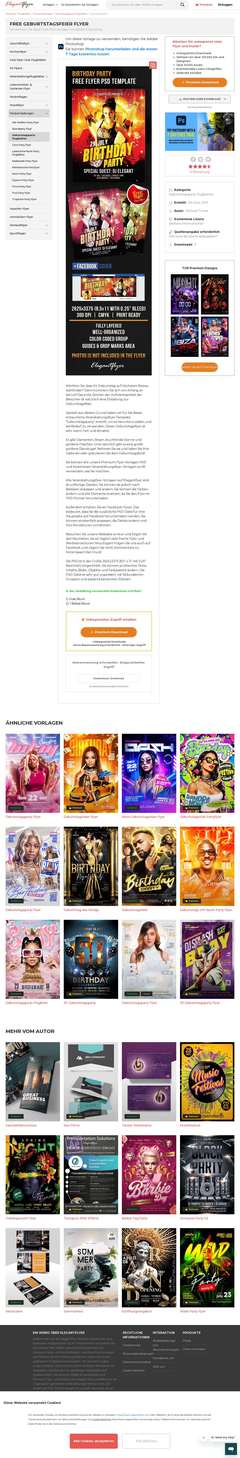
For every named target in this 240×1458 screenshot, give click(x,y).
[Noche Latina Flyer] (215, 294)
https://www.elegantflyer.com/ (133, 1414)
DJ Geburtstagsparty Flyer (200, 1003)
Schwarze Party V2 (194, 1218)
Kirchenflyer (18, 51)
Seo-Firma (72, 1125)
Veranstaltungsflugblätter (27, 76)
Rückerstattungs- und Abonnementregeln (165, 1345)
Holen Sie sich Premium (200, 367)
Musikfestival (190, 1125)
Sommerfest (73, 1311)
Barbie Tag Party (134, 1218)
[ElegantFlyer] (19, 4)
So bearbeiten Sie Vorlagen (79, 4)
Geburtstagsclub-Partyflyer (200, 817)
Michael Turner (197, 211)
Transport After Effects (81, 1218)
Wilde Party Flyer (193, 1311)
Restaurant (14, 1311)
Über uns (159, 1366)
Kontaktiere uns (163, 1358)
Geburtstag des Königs (81, 910)
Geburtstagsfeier (135, 910)
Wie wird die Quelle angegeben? (193, 236)
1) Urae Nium (75, 599)
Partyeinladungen (22, 113)
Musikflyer (17, 105)
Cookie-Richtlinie (134, 1370)
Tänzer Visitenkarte (137, 1125)
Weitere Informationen (186, 223)
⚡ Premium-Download (109, 632)
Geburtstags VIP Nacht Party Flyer (206, 910)
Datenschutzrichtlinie (135, 1362)
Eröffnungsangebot (137, 1311)
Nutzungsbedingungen (135, 1353)
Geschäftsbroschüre (21, 1125)
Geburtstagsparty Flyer (23, 817)
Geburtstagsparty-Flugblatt (27, 1003)
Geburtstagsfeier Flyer (81, 817)
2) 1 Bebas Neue (78, 603)
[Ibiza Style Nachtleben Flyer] (185, 337)
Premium (206, 4)
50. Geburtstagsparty (80, 1003)
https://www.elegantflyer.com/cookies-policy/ (135, 1419)
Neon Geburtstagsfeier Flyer (143, 817)
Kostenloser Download (109, 678)
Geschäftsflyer (19, 43)
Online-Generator (194, 1349)
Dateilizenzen (132, 1345)
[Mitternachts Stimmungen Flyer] (185, 294)
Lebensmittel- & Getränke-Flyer (21, 86)
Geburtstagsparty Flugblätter (191, 194)
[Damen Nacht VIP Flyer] (215, 337)
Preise (187, 1340)
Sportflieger (18, 233)
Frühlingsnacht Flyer (21, 1218)
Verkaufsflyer (19, 225)
